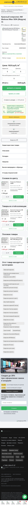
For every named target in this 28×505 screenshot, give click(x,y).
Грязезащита (19, 460)
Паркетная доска (18, 453)
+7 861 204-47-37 (21, 1)
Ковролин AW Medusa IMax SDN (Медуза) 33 (16, 238)
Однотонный (7, 330)
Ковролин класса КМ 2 (9, 277)
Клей (22, 456)
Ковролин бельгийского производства (10, 324)
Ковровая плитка (13, 450)
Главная (3, 10)
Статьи (15, 437)
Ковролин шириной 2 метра (11, 305)
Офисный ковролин (9, 269)
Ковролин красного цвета (10, 298)
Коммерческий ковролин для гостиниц (11, 284)
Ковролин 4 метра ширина (11, 312)
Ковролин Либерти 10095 (15, 182)
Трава (17, 456)
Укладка (3, 442)
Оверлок (20, 440)
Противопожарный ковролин (11, 316)
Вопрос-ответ (10, 445)
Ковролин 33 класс (9, 344)
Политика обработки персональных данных (11, 485)
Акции (10, 437)
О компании (4, 437)
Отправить (14, 408)
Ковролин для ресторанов (11, 291)
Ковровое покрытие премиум (11, 327)
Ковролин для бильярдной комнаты (13, 280)
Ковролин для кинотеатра (11, 287)
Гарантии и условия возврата (8, 440)
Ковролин (4, 450)
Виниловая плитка (6, 453)
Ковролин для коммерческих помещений (11, 274)
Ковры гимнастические (8, 456)
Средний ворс (16, 330)
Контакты (3, 445)
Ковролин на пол (8, 294)
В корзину (18, 196)
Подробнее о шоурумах (12, 391)
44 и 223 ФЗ (22, 437)
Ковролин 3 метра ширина (11, 309)
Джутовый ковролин (9, 302)
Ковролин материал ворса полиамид (13, 341)
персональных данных (9, 413)
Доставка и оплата (11, 442)
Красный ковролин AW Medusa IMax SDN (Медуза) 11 (16, 211)
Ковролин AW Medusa (7, 11)
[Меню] (2, 2)
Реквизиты (20, 442)
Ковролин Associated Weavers (15, 10)
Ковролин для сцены (9, 348)
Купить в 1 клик (13, 200)
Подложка (4, 460)
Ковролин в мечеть (9, 352)
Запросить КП (14, 140)
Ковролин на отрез (9, 319)
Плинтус (11, 460)
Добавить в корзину (14, 88)
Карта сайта (4, 483)
